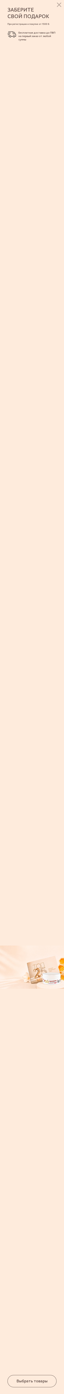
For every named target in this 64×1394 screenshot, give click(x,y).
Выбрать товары (32, 1381)
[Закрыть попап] (59, 5)
